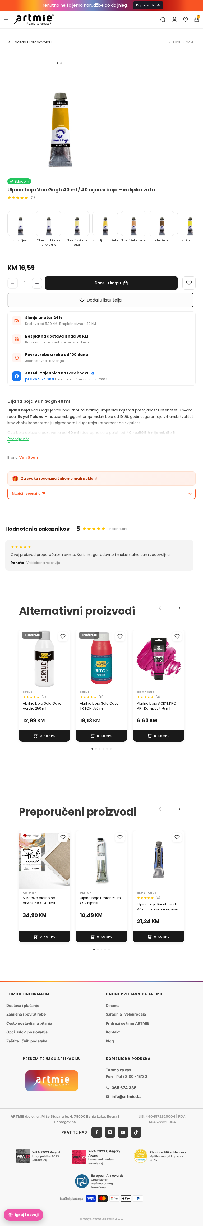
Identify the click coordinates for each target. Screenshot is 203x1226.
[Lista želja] (185, 19)
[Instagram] (110, 1132)
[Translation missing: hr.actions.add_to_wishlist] (63, 636)
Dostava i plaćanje (22, 1005)
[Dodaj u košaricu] (44, 736)
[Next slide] (178, 608)
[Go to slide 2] (61, 63)
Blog (110, 1041)
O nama (112, 1005)
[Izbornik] (6, 19)
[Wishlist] (189, 283)
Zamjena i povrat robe (26, 1014)
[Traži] (163, 19)
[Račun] (174, 19)
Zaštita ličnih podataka (26, 1041)
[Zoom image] (59, 118)
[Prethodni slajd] (25, 659)
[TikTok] (136, 1132)
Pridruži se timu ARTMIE (127, 1023)
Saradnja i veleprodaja (126, 1014)
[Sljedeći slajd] (64, 659)
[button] (92, 749)
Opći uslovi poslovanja (27, 1032)
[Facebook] (96, 1132)
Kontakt (113, 1032)
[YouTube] (123, 1132)
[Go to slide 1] (57, 63)
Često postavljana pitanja (29, 1023)
